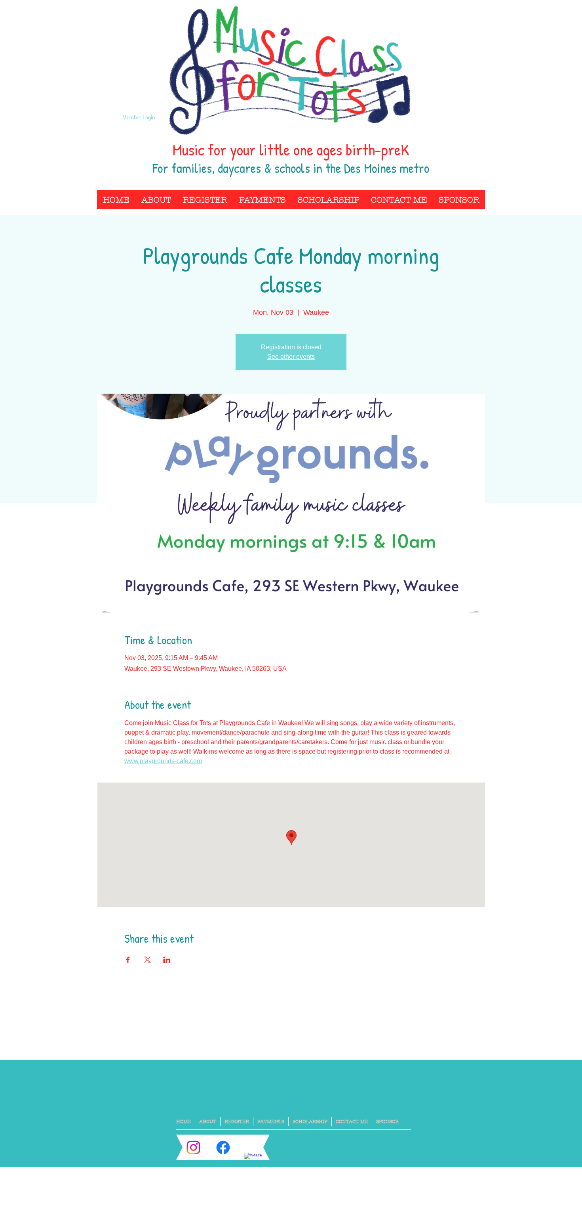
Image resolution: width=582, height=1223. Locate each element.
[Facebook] (223, 1147)
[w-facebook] (253, 1162)
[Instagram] (193, 1147)
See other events (291, 356)
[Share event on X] (147, 960)
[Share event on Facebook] (128, 960)
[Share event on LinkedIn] (167, 960)
